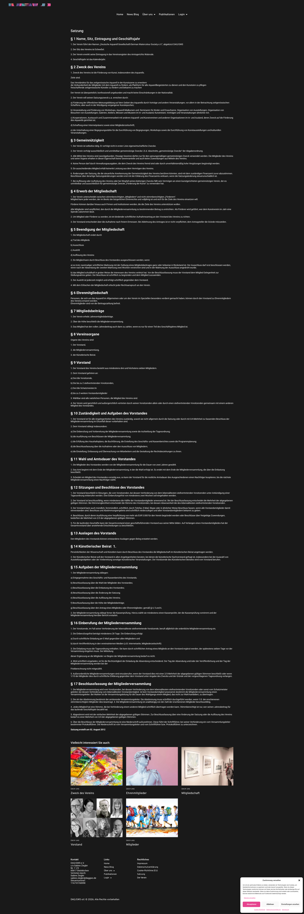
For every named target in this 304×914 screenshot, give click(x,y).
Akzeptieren (251, 904)
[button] (299, 880)
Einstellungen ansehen (290, 904)
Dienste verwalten (249, 898)
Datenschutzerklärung (273, 910)
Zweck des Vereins (82, 793)
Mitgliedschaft (190, 793)
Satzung (141, 874)
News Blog (133, 14)
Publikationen (167, 14)
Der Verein (142, 877)
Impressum (285, 910)
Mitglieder (132, 845)
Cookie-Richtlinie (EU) (147, 870)
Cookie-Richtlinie (259, 910)
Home (119, 14)
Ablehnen (270, 904)
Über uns (147, 14)
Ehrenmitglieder (136, 793)
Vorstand (76, 845)
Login (181, 14)
